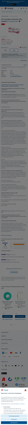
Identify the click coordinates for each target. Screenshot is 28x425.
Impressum (22, 403)
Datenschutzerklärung (15, 403)
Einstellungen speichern (14, 416)
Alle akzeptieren (14, 422)
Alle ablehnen (14, 419)
